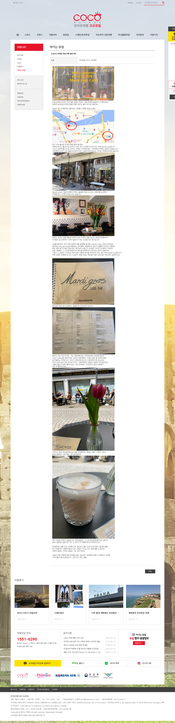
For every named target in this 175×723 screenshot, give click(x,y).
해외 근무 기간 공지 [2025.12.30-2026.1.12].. (82, 652)
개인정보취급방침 (23, 101)
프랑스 (40, 35)
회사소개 (20, 80)
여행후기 (20, 66)
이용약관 (20, 97)
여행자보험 (21, 105)
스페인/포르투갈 (82, 35)
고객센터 (138, 3)
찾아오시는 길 (22, 84)
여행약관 (20, 93)
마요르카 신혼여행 (104, 35)
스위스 (27, 35)
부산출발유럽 (124, 35)
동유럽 (66, 35)
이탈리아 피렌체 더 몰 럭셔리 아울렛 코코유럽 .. (81, 649)
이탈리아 (53, 35)
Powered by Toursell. (54, 712)
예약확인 (130, 3)
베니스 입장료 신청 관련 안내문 (75, 645)
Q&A (19, 63)
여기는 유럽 (21, 70)
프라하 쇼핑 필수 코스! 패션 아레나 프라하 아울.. (82, 641)
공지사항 (20, 55)
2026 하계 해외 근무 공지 (73, 638)
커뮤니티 (154, 35)
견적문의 (140, 35)
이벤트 (19, 59)
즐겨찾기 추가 (18, 3)
